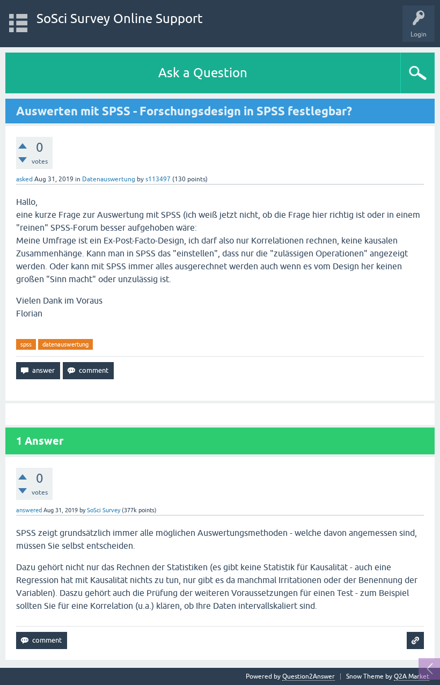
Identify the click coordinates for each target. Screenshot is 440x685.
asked (24, 179)
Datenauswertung (108, 179)
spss (26, 344)
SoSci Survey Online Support (119, 18)
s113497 (158, 179)
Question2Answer (308, 676)
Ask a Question (202, 72)
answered (29, 510)
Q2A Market (411, 676)
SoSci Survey (103, 510)
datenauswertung (65, 344)
